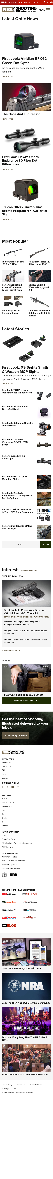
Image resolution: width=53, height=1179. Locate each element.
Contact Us (6, 766)
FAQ (4, 770)
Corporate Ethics (35, 1085)
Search (5, 777)
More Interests (28, 570)
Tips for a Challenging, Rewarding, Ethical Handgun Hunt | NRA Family (22, 623)
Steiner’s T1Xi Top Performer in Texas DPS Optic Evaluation (17, 511)
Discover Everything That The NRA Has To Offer (25, 1039)
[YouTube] (51, 2)
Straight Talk (10, 617)
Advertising (7, 762)
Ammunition (7, 806)
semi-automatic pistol (39, 617)
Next (46, 544)
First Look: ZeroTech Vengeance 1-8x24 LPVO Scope (15, 442)
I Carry (6, 660)
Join (21, 2)
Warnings (5, 1088)
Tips (4, 821)
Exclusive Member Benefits (13, 860)
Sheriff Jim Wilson (12, 576)
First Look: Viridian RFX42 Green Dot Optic (24, 61)
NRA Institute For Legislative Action (17, 843)
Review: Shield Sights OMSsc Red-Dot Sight (17, 527)
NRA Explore (7, 847)
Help (4, 774)
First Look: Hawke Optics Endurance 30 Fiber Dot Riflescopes (20, 160)
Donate (35, 2)
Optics (10, 76)
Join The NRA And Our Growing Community (26, 1003)
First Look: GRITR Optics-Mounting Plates (15, 478)
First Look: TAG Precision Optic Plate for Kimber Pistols (17, 391)
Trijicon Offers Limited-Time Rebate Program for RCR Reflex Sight (25, 211)
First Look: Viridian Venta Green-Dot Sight (15, 408)
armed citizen (23, 617)
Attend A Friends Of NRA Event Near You (25, 1074)
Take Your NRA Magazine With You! (21, 968)
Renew (27, 2)
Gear (4, 810)
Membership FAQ (9, 864)
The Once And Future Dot (21, 114)
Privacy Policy (7, 1085)
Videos (5, 825)
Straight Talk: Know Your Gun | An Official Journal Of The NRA (25, 611)
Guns (4, 814)
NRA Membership (9, 856)
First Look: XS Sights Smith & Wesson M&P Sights (25, 369)
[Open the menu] (48, 9)
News (4, 76)
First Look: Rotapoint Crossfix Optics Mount (17, 424)
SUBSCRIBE (16, 735)
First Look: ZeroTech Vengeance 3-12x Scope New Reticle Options (17, 495)
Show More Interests (32, 700)
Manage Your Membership (13, 868)
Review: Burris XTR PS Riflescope (13, 457)
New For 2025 (8, 802)
